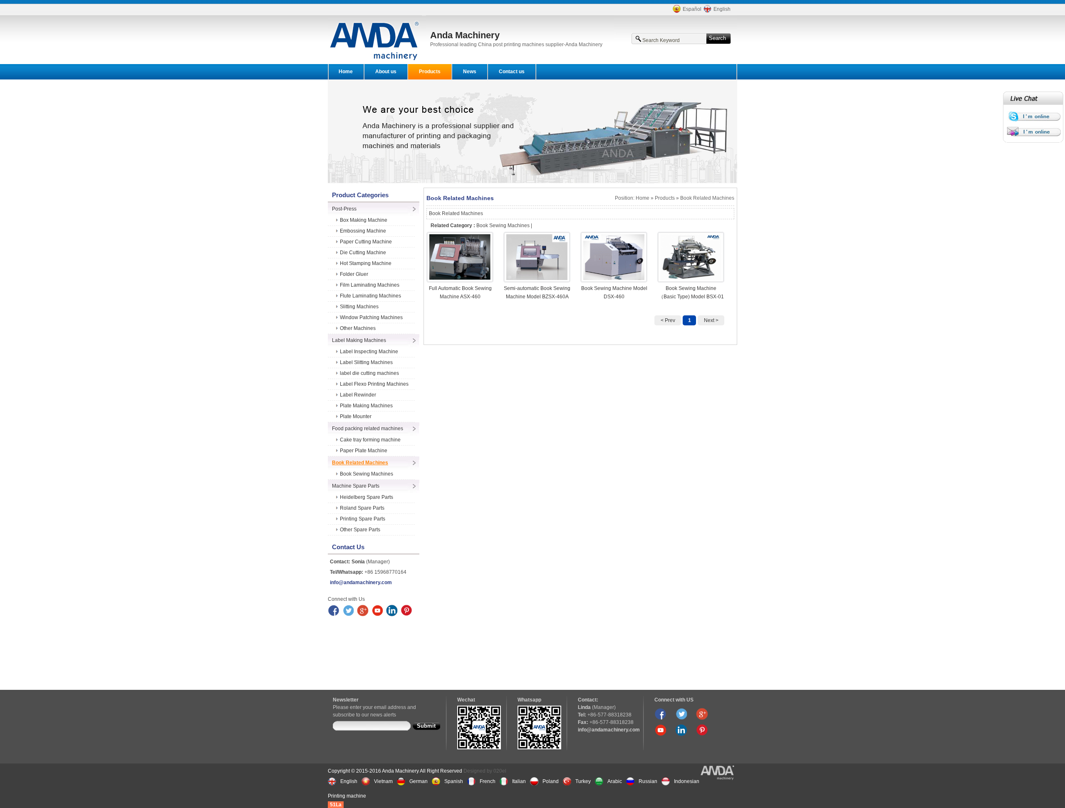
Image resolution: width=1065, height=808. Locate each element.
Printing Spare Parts (362, 519)
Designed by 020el (484, 771)
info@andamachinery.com (361, 582)
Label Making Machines (359, 340)
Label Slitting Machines (366, 362)
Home (346, 71)
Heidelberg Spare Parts (366, 497)
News (469, 71)
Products (430, 71)
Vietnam (383, 781)
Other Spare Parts (360, 530)
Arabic (614, 781)
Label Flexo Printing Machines (374, 384)
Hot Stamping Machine (365, 263)
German (418, 781)
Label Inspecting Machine (369, 351)
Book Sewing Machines (366, 474)
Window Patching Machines (371, 317)
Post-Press (344, 209)
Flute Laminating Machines (370, 296)
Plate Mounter (356, 416)
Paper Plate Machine (363, 451)
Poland (550, 781)
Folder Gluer (354, 274)
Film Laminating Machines (369, 285)
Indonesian (686, 781)
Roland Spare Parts (362, 508)
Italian (519, 781)
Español (692, 9)
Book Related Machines (360, 463)
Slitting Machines (359, 307)
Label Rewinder (358, 395)
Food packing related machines (367, 428)
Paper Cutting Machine (366, 242)
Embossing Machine (363, 231)
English (722, 9)
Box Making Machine (363, 220)
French (487, 781)
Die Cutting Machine (363, 252)
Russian (648, 781)
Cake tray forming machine (370, 440)
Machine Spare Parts (355, 486)
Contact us (512, 71)
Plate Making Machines (366, 406)
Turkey (583, 781)
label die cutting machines (369, 373)
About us (385, 71)
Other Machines (358, 328)
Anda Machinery (465, 35)
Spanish (453, 781)
